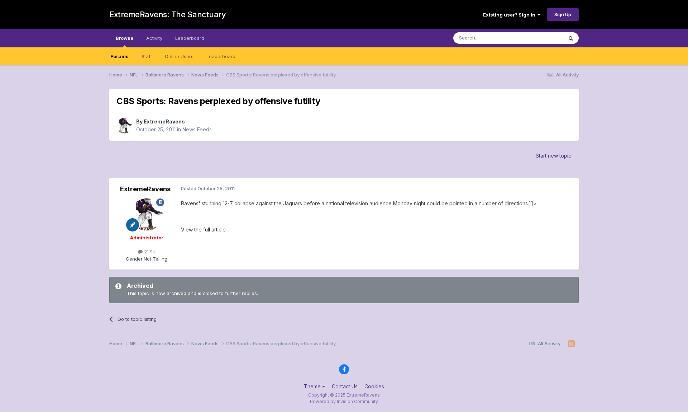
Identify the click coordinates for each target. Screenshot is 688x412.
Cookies (374, 386)
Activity (154, 38)
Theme (313, 386)
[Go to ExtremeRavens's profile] (124, 126)
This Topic (542, 38)
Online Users (179, 56)
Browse (124, 38)
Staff (147, 56)
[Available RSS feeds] (571, 344)
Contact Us (345, 386)
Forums (119, 56)
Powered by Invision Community (344, 401)
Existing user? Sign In (510, 15)
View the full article (203, 229)
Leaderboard (220, 56)
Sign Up (562, 14)
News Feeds (197, 129)
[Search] (571, 38)
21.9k (149, 251)
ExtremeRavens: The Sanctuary (167, 14)
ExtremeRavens (164, 121)
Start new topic (553, 156)
